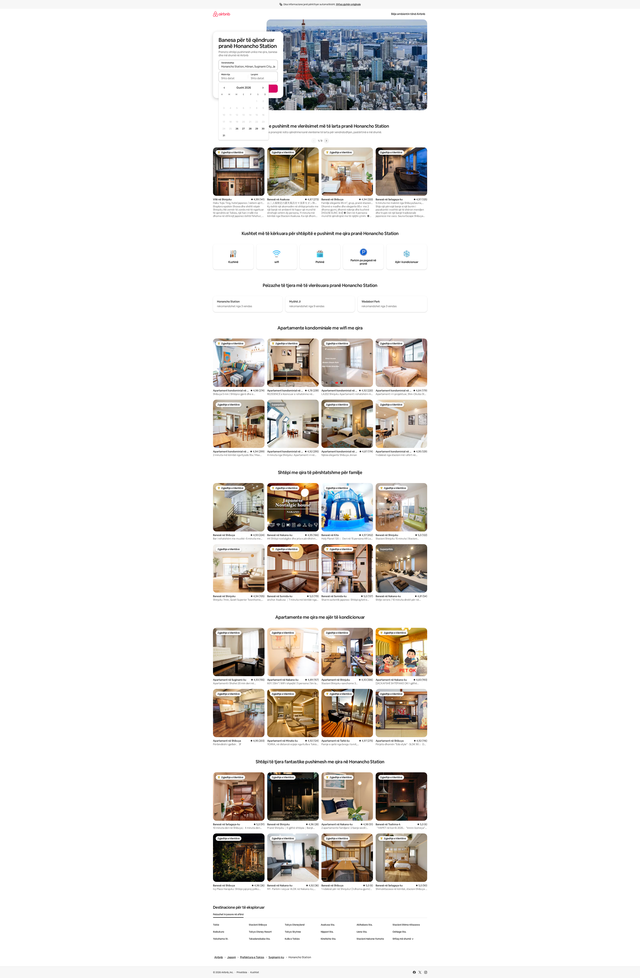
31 (224, 135)
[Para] (326, 140)
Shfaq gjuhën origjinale (348, 4)
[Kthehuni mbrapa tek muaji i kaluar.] (224, 88)
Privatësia (242, 972)
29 (256, 128)
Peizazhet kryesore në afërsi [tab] (228, 914)
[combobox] (248, 66)
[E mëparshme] (314, 140)
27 (243, 128)
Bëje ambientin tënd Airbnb (408, 14)
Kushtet (254, 972)
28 (250, 128)
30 (263, 128)
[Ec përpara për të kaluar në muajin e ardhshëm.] (263, 88)
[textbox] (233, 78)
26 (237, 128)
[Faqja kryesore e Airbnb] (221, 14)
